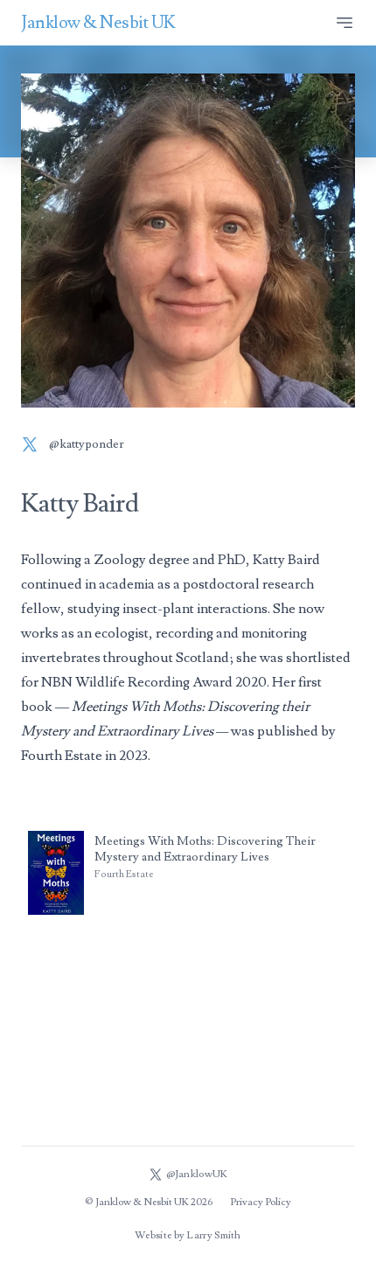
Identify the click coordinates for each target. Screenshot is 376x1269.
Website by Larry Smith (188, 1235)
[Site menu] (344, 22)
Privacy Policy (260, 1202)
